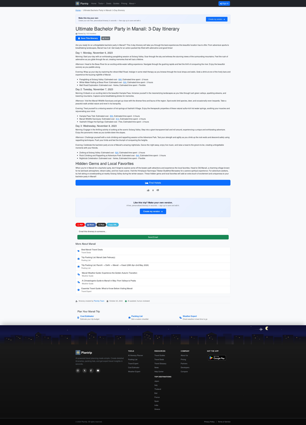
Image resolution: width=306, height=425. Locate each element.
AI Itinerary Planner (135, 355)
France (157, 397)
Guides (116, 3)
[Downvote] (158, 190)
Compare (184, 371)
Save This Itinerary (89, 38)
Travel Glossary (160, 363)
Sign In (225, 3)
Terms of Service (224, 421)
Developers (185, 367)
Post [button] (102, 224)
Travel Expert (133, 363)
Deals (108, 3)
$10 (117, 118)
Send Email (153, 237)
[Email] (98, 370)
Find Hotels (155, 182)
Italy (156, 385)
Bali (155, 393)
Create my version (215, 19)
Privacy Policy (209, 421)
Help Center (159, 371)
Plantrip (84, 3)
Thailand (157, 389)
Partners (184, 363)
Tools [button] (100, 3)
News (156, 367)
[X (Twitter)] (84, 370)
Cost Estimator (133, 367)
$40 (137, 155)
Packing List (132, 359)
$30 (124, 82)
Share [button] (91, 224)
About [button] (131, 3)
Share (106, 38)
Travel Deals (159, 359)
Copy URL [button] (113, 224)
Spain (156, 401)
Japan (156, 381)
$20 (116, 152)
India (156, 405)
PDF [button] (81, 224)
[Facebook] (91, 370)
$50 (111, 116)
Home (93, 3)
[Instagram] (78, 370)
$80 (120, 79)
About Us (184, 355)
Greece (157, 409)
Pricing (124, 3)
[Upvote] (148, 190)
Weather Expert (134, 371)
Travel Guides (159, 355)
